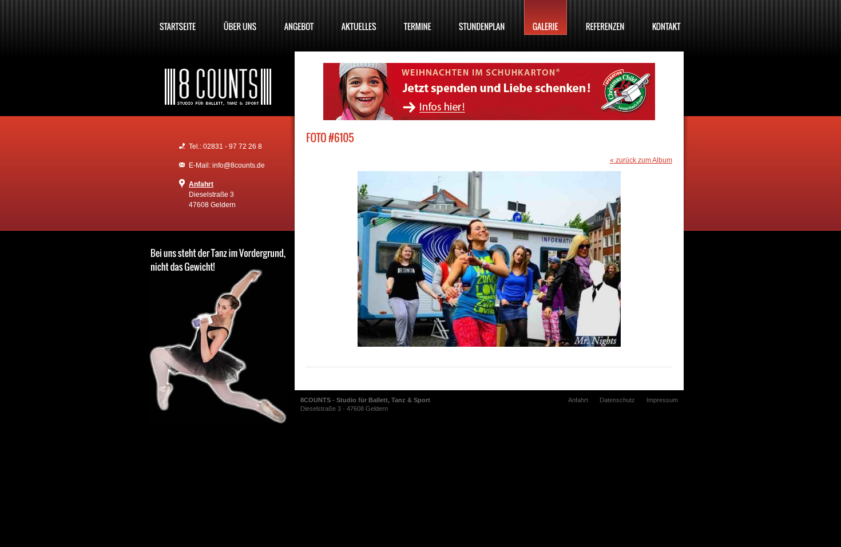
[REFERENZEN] (605, 17)
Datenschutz (617, 400)
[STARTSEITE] (178, 17)
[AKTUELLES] (359, 17)
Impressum (662, 400)
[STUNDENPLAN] (482, 17)
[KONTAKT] (666, 17)
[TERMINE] (417, 17)
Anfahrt (201, 184)
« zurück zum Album (641, 160)
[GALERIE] (545, 17)
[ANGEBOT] (299, 17)
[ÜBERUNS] (240, 17)
